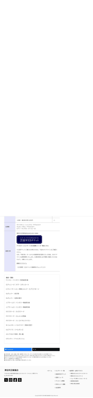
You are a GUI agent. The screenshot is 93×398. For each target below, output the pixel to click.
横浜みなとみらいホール (77, 376)
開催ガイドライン (22, 263)
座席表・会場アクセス (76, 371)
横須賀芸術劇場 (74, 381)
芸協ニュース (59, 377)
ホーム (50, 371)
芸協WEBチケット (61, 374)
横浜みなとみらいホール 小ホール (79, 373)
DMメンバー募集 (60, 384)
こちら (47, 246)
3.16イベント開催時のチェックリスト (35, 267)
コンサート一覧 (60, 371)
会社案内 (58, 387)
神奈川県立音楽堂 (75, 383)
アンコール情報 (60, 381)
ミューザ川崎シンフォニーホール (79, 378)
